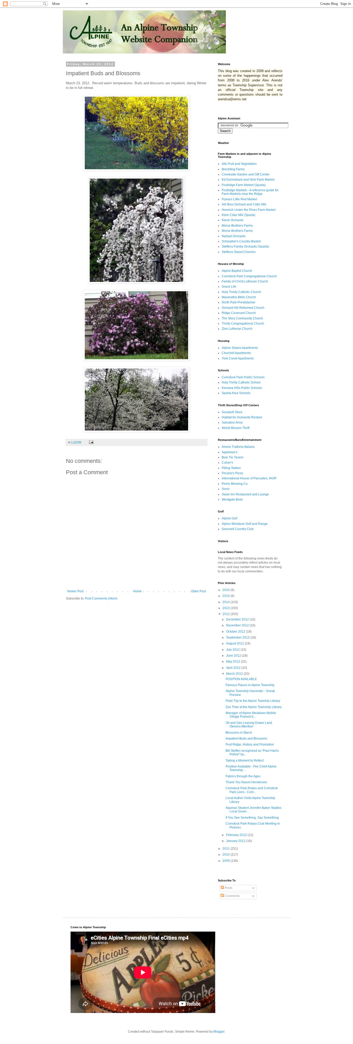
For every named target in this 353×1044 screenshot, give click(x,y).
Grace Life (229, 286)
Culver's (227, 462)
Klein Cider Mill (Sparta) (238, 215)
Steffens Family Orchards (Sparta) (245, 246)
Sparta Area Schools (236, 393)
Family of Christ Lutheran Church (245, 281)
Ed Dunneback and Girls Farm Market (248, 179)
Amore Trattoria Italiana (238, 447)
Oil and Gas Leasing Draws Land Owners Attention (249, 724)
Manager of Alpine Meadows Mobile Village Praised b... (251, 714)
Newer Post (75, 591)
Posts (228, 888)
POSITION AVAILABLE (241, 679)
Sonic (226, 489)
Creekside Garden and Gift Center (246, 174)
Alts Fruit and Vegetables (239, 164)
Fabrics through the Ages (243, 776)
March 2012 (235, 673)
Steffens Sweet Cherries (239, 252)
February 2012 (237, 835)
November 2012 (238, 625)
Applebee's (229, 452)
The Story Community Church (242, 318)
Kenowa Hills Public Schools (242, 388)
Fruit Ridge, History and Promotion (250, 744)
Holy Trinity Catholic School (241, 382)
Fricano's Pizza (232, 473)
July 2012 (233, 649)
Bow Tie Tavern (232, 457)
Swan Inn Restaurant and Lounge (245, 494)
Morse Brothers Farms (237, 225)
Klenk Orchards (232, 220)
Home (137, 591)
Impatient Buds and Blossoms (246, 738)
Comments (232, 896)
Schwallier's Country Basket (241, 241)
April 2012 (233, 668)
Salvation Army (232, 422)
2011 (226, 848)
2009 (226, 861)
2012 (226, 614)
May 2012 (233, 661)
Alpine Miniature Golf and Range (245, 524)
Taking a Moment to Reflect (245, 760)
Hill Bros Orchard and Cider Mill (244, 204)
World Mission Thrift (235, 428)
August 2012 (235, 643)
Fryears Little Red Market (239, 199)
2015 (226, 596)
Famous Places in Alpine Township (250, 685)
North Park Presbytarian (238, 302)
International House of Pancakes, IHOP (249, 478)
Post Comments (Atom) (101, 598)
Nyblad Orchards (233, 236)
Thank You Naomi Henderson (246, 782)
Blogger (218, 1031)
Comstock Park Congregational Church (249, 276)
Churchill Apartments (236, 353)
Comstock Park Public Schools (243, 377)
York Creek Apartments (238, 358)
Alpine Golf (229, 518)
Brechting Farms (233, 169)
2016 (226, 590)
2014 (226, 602)
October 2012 (236, 631)
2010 (226, 854)
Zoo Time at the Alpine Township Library (254, 707)
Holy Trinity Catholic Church (241, 292)
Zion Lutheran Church (237, 329)
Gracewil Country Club (238, 529)
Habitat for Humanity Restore (242, 417)
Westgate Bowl (232, 499)
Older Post (198, 591)
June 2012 (234, 655)
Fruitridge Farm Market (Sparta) (244, 185)
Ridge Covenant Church (239, 313)
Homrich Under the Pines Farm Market (248, 210)
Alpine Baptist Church (237, 271)
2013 (226, 608)
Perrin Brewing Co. (235, 484)
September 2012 (238, 637)
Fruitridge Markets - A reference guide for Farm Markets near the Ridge (250, 192)
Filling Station (231, 468)
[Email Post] (91, 442)
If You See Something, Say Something (252, 817)
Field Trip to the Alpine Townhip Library (253, 701)
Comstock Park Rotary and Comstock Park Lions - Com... (252, 790)
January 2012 (236, 841)
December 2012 (238, 619)
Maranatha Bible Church (239, 297)
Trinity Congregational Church (243, 323)
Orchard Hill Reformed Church (243, 308)
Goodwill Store (232, 412)
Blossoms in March (239, 732)
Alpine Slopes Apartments (240, 348)
